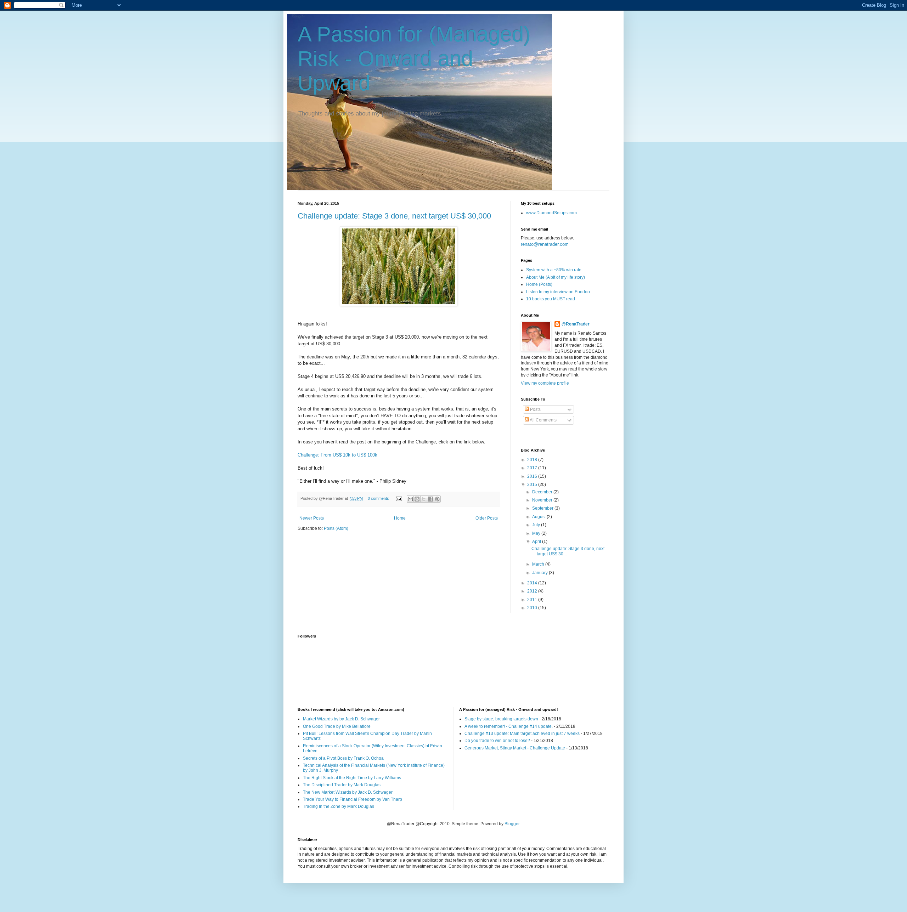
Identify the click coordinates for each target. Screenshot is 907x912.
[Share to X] (423, 499)
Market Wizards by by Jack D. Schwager (341, 718)
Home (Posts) (539, 284)
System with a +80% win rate (553, 269)
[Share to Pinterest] (437, 499)
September (543, 508)
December (542, 491)
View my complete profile (545, 383)
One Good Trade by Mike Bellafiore (337, 726)
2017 (532, 467)
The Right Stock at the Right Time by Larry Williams (352, 777)
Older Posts (486, 518)
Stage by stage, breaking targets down (501, 718)
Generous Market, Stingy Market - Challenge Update (514, 748)
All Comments (543, 420)
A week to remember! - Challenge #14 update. (508, 726)
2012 (532, 591)
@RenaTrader (576, 324)
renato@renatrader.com (545, 244)
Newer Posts (311, 518)
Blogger (512, 823)
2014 (532, 582)
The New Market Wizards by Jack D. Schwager (348, 792)
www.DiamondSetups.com (551, 212)
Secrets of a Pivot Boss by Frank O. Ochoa (343, 758)
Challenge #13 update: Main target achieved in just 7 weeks (522, 733)
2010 (532, 607)
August (539, 516)
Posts (535, 409)
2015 (532, 484)
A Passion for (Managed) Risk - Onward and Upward (414, 58)
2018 (532, 459)
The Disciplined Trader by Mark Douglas (342, 784)
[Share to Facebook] (430, 499)
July (536, 524)
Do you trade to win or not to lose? (497, 740)
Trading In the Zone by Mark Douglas (338, 806)
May (536, 533)
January (540, 572)
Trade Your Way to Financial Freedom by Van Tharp (352, 799)
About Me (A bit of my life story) (555, 277)
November (542, 500)
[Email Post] (398, 498)
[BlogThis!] (417, 499)
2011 (532, 599)
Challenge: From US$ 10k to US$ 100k (337, 455)
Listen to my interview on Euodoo (558, 291)
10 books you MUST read (550, 298)
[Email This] (410, 499)
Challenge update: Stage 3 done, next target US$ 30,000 (394, 215)
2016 (532, 476)
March (538, 564)
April (537, 541)
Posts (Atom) (336, 528)
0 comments (378, 498)
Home (400, 518)
